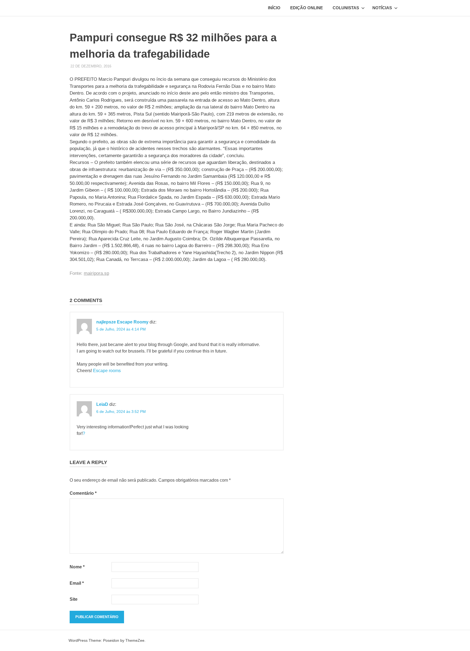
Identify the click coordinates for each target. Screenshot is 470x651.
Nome (77, 567)
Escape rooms (107, 370)
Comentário (83, 493)
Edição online (306, 7)
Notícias (382, 7)
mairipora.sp (96, 273)
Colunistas (346, 7)
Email (77, 583)
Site (74, 599)
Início (274, 7)
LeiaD (102, 404)
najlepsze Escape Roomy (122, 322)
